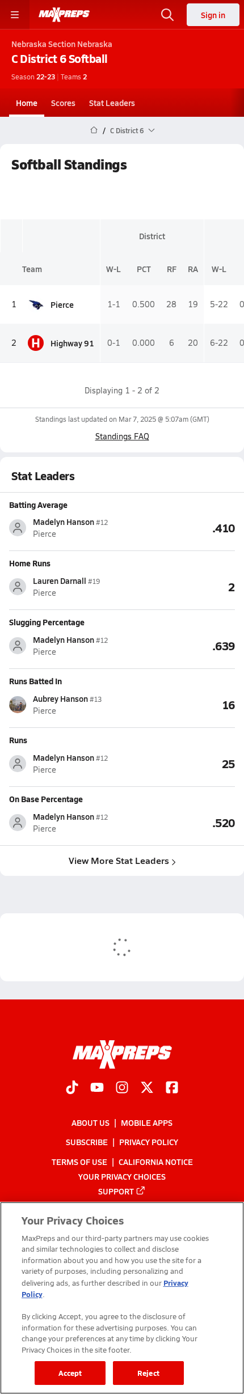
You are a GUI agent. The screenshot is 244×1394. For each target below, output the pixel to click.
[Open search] (167, 14)
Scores (63, 102)
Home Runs (30, 563)
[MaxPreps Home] (64, 14)
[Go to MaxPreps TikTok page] (72, 1088)
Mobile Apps (147, 1122)
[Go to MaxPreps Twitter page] (147, 1088)
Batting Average (38, 504)
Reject (148, 1372)
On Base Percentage (46, 799)
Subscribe (87, 1141)
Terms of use (79, 1161)
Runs (18, 740)
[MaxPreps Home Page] (94, 130)
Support (116, 1191)
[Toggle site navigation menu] (15, 14)
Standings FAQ (122, 436)
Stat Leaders (112, 102)
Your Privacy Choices (122, 1176)
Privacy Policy (148, 1141)
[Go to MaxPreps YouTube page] (97, 1088)
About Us (90, 1122)
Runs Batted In (35, 681)
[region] (122, 1298)
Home (26, 102)
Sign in (213, 14)
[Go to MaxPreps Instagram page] (122, 1088)
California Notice (156, 1161)
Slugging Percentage (47, 622)
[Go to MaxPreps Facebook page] (172, 1088)
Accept (70, 1372)
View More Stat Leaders (119, 860)
